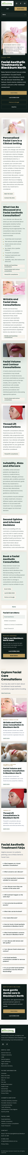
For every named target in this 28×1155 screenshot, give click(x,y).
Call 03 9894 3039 (14, 97)
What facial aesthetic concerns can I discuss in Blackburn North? (13, 933)
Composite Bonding (6, 1105)
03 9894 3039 (5, 1139)
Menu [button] (14, 14)
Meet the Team (5, 1078)
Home (14, 607)
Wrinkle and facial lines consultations (11, 336)
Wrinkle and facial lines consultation (11, 266)
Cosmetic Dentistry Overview (9, 1100)
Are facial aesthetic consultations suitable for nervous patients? (14, 959)
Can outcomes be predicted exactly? (12, 904)
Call (7, 9)
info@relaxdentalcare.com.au (9, 1141)
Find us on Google (14, 102)
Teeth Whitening (5, 1061)
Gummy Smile (5, 1111)
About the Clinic (5, 1075)
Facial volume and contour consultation (12, 270)
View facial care (5, 693)
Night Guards (4, 1063)
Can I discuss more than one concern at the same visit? (12, 887)
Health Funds (4, 1086)
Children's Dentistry (6, 1055)
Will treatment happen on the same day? (13, 896)
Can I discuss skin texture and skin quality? (13, 942)
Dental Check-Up (6, 1053)
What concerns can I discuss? (13, 872)
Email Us (14, 107)
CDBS (2, 1057)
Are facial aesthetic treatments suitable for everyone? (13, 879)
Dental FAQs (4, 1089)
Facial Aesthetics (9, 617)
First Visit (3, 1082)
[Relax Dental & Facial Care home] (7, 3)
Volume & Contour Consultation (13, 624)
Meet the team (8, 194)
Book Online (20, 9)
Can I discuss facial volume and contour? (13, 950)
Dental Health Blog (6, 1091)
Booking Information (6, 1084)
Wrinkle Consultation (10, 621)
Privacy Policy (5, 1093)
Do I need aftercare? (10, 918)
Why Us (3, 1080)
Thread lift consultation (11, 274)
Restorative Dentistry (7, 1066)
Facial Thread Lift (9, 628)
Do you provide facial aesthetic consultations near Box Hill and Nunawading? (13, 969)
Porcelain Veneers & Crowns (8, 1103)
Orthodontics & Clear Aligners (9, 1109)
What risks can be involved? (13, 911)
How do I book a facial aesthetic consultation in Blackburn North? (14, 925)
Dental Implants (5, 1059)
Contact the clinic (9, 198)
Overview (3, 1073)
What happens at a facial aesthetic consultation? (11, 864)
